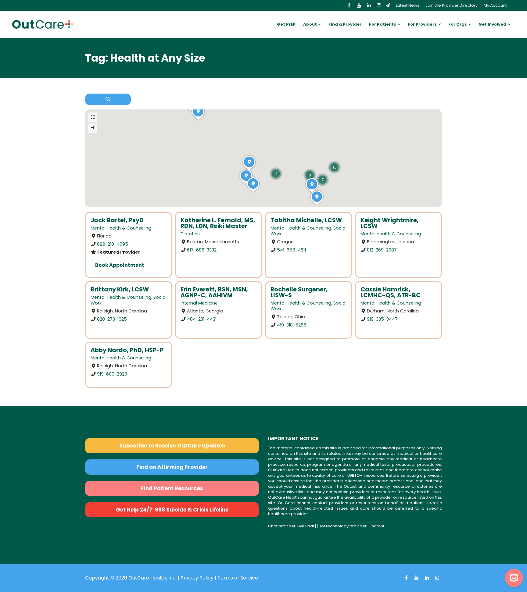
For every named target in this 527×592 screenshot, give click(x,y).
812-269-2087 (382, 250)
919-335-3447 (382, 319)
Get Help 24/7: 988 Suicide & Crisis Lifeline (172, 509)
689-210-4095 (112, 244)
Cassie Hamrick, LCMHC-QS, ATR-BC (390, 292)
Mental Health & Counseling (121, 228)
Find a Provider (344, 24)
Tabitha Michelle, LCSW (306, 220)
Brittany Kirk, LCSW (120, 289)
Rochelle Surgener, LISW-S (299, 292)
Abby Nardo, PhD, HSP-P (127, 350)
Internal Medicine (199, 303)
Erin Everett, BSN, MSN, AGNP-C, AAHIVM (214, 292)
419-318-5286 (291, 325)
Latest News (407, 5)
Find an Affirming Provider (172, 467)
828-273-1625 (112, 319)
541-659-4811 (291, 250)
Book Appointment (119, 265)
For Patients (382, 24)
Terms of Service (237, 577)
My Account (495, 5)
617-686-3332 (202, 250)
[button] (334, 167)
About (310, 24)
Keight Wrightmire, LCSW (389, 223)
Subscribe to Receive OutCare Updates (172, 445)
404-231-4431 (202, 319)
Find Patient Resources (172, 488)
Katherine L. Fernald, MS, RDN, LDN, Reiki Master (218, 223)
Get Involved (492, 24)
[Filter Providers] (108, 99)
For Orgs (457, 24)
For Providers (422, 24)
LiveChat (305, 526)
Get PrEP (286, 24)
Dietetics (190, 234)
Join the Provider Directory (451, 5)
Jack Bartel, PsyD (117, 220)
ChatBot (376, 526)
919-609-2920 (112, 374)
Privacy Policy (197, 577)
